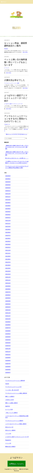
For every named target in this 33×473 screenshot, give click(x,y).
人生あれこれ (7, 124)
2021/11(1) (7, 253)
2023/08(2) (7, 205)
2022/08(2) (7, 232)
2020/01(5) (7, 310)
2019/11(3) (7, 316)
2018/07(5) (7, 363)
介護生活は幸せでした (14, 80)
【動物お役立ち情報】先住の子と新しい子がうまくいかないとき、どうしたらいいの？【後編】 (16, 147)
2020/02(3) (7, 307)
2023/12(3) (7, 193)
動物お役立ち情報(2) (10, 446)
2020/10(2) (7, 283)
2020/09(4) (7, 286)
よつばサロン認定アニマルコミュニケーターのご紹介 (15, 98)
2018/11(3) (7, 351)
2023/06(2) (7, 208)
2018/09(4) (7, 357)
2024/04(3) (7, 181)
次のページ (24, 134)
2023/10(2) (7, 199)
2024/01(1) (7, 190)
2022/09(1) (7, 229)
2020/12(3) (7, 277)
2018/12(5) (7, 348)
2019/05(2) (7, 333)
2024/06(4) (7, 176)
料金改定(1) (8, 440)
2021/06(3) (7, 265)
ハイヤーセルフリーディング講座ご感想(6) (15, 424)
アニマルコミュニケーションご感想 (11, 83)
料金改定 (6, 48)
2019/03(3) (7, 339)
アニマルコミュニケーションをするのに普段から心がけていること (15, 118)
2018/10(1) (7, 354)
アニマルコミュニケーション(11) (13, 386)
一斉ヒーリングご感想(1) (11, 412)
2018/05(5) (7, 369)
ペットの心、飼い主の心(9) (12, 390)
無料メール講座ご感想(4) (11, 403)
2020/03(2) (7, 304)
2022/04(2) (7, 244)
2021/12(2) (7, 250)
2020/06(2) (7, 295)
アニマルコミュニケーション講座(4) (14, 420)
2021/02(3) (7, 271)
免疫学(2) (7, 406)
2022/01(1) (7, 247)
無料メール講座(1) (9, 396)
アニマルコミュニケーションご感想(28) (15, 380)
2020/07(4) (7, 292)
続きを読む (25, 52)
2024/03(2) (7, 184)
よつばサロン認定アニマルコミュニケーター (13, 103)
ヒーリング (6, 67)
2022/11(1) (7, 223)
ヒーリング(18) (9, 409)
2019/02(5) (7, 342)
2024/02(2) (7, 187)
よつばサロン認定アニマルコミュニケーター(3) (17, 436)
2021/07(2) (7, 262)
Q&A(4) (7, 383)
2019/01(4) (7, 345)
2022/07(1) (7, 235)
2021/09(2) (7, 256)
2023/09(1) (7, 202)
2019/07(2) (7, 327)
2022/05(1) (7, 241)
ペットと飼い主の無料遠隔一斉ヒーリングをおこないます (15, 62)
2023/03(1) (7, 214)
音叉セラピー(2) (9, 427)
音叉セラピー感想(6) (10, 430)
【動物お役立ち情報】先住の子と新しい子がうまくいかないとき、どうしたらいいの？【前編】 (16, 153)
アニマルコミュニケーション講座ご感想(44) (16, 393)
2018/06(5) (7, 366)
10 (20, 134)
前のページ (8, 134)
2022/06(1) (7, 238)
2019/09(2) (7, 321)
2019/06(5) (7, 330)
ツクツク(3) (8, 433)
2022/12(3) (7, 220)
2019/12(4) (7, 313)
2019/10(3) (7, 318)
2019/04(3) (7, 336)
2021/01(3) (7, 274)
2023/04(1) (7, 211)
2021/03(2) (7, 268)
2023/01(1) (7, 217)
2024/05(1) (7, 178)
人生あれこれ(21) (9, 399)
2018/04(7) (7, 372)
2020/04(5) (7, 301)
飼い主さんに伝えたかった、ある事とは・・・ (16, 158)
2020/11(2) (7, 280)
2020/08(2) (7, 289)
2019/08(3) (7, 324)
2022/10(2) (7, 226)
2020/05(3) (7, 298)
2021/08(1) (7, 259)
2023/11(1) (7, 196)
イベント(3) (8, 443)
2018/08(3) (7, 360)
